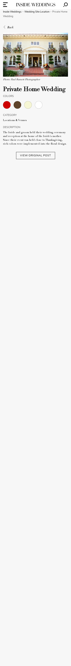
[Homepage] (35, 5)
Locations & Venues (15, 120)
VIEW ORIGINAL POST (35, 155)
